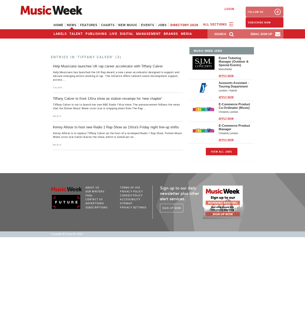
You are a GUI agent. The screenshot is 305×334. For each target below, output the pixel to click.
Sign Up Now (171, 208)
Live (113, 34)
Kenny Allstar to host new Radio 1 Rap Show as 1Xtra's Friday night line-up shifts (116, 127)
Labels (60, 34)
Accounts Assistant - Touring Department (234, 84)
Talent (76, 34)
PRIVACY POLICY (131, 191)
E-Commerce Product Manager (234, 127)
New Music (128, 25)
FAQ (89, 195)
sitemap (126, 203)
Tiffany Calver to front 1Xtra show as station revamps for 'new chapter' (107, 99)
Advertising (94, 203)
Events (147, 25)
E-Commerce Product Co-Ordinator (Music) (234, 105)
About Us (92, 187)
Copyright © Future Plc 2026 (67, 234)
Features (89, 25)
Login (229, 9)
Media (186, 34)
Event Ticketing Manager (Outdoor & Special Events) (234, 61)
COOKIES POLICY (131, 195)
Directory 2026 (184, 25)
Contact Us (94, 199)
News (72, 25)
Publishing (96, 34)
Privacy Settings (133, 207)
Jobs (162, 25)
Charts (108, 25)
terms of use (130, 187)
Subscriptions (96, 207)
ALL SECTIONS (215, 24)
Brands (171, 34)
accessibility (130, 199)
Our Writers (94, 191)
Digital (126, 34)
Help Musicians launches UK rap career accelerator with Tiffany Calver (108, 66)
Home (58, 25)
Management (148, 34)
